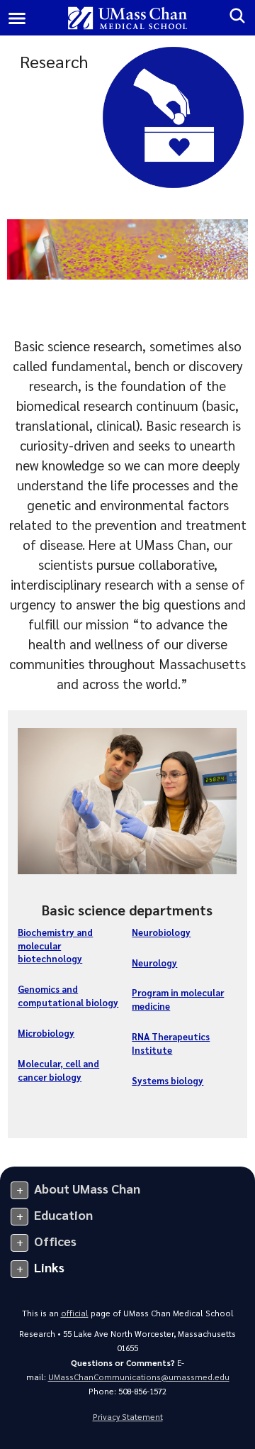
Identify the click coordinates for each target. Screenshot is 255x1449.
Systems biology (167, 1080)
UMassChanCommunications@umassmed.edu (139, 1377)
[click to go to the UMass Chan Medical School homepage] (128, 18)
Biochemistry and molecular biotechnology (55, 945)
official (75, 1313)
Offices (55, 1241)
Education (63, 1214)
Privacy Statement (128, 1416)
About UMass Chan (87, 1188)
